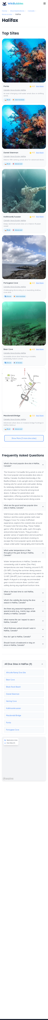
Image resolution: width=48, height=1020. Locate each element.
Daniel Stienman (11, 152)
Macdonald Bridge (12, 415)
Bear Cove (8, 349)
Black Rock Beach (13, 687)
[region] (24, 759)
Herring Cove (11, 701)
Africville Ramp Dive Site (16, 672)
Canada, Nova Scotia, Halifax (15, 90)
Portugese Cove (11, 283)
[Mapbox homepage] (8, 778)
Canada (31, 11)
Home (4, 11)
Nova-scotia (7, 14)
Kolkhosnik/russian (12, 217)
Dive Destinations (17, 11)
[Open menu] (44, 3)
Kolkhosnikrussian (13, 708)
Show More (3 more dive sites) (24, 438)
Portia (6, 86)
